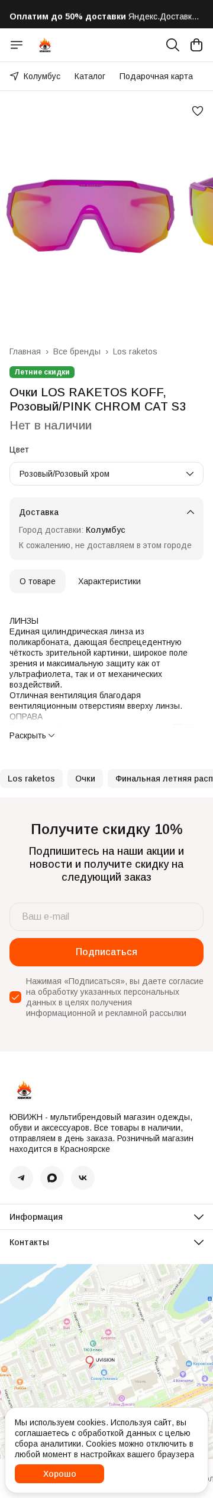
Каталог (90, 76)
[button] (31, 778)
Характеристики (109, 581)
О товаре (38, 581)
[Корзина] (196, 45)
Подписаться (106, 952)
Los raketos (135, 351)
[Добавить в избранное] (198, 111)
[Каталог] (16, 45)
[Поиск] (173, 45)
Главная (25, 351)
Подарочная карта (156, 76)
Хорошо (59, 1474)
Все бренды (77, 351)
